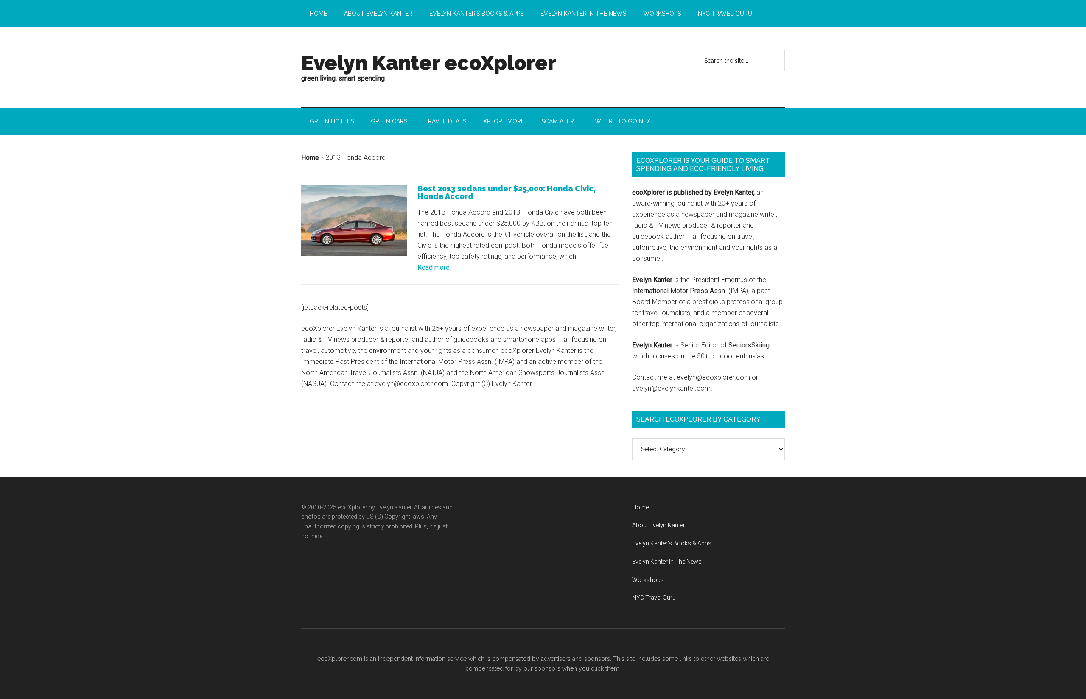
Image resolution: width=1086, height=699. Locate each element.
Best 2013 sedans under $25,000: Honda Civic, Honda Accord (506, 192)
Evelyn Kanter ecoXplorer (428, 63)
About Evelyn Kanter (658, 525)
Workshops (648, 579)
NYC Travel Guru (654, 597)
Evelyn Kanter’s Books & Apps (671, 543)
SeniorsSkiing (749, 345)
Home (310, 158)
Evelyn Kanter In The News (667, 561)
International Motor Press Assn (678, 291)
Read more (433, 267)
